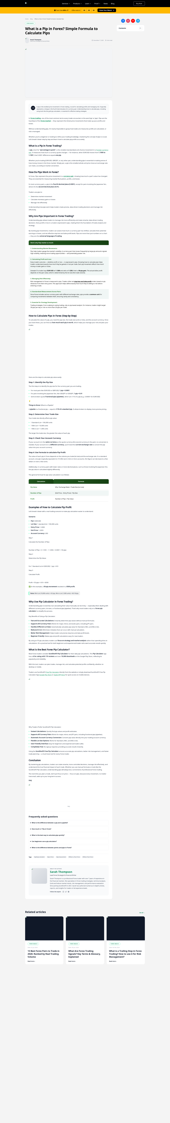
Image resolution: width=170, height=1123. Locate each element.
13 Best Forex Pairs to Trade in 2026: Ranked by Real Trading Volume (43, 953)
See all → (142, 912)
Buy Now (139, 4)
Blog (112, 3)
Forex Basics (30, 23)
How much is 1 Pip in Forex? (41, 829)
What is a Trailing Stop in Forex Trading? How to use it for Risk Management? (125, 953)
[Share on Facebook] (123, 21)
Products (76, 3)
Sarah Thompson (61, 871)
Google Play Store (45, 675)
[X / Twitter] (66, 892)
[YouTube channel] (133, 21)
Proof (96, 3)
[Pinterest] (68, 891)
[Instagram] (63, 892)
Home (26, 19)
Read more (31, 961)
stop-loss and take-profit (83, 281)
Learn (87, 3)
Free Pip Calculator (52, 672)
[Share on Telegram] (138, 21)
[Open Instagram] (128, 21)
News (106, 3)
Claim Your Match (105, 10)
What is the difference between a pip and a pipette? (50, 823)
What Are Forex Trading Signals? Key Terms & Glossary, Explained (84, 953)
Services (65, 3)
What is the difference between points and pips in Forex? (52, 848)
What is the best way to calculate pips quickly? (48, 835)
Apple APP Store (59, 675)
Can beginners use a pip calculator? (44, 841)
